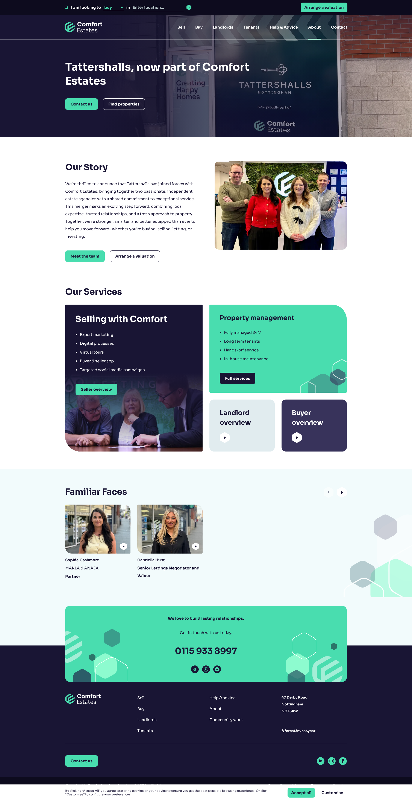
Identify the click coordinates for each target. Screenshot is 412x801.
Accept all (301, 792)
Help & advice (222, 697)
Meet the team (85, 256)
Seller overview (96, 389)
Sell (181, 27)
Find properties (123, 104)
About (314, 27)
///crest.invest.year (298, 731)
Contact (339, 27)
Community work (226, 719)
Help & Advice (284, 27)
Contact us (81, 104)
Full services (237, 378)
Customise (332, 792)
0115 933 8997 (206, 650)
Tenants (251, 27)
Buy (199, 27)
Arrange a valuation (324, 7)
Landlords (223, 27)
